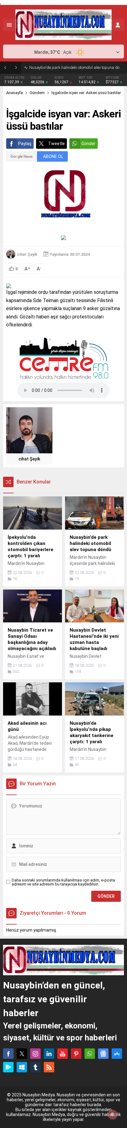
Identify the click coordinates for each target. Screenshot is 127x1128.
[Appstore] (117, 1053)
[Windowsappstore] (22, 1067)
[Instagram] (35, 1053)
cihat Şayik (27, 254)
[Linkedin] (49, 1053)
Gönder (88, 143)
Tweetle (56, 143)
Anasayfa (14, 92)
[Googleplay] (8, 1067)
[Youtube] (62, 1053)
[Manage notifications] (112, 1114)
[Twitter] (22, 1053)
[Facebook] (8, 1053)
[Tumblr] (35, 1067)
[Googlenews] (103, 1053)
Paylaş (24, 143)
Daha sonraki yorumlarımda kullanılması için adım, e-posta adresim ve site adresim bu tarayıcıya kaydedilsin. (63, 882)
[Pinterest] (76, 1053)
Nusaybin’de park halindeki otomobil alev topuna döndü (76, 67)
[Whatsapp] (89, 1053)
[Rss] (49, 1067)
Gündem (37, 92)
